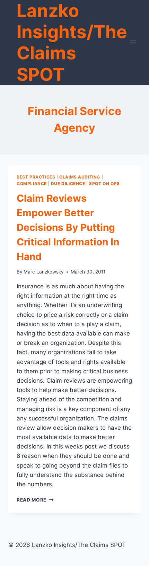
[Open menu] (133, 42)
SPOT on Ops (104, 183)
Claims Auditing (79, 177)
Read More (35, 500)
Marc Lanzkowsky (44, 272)
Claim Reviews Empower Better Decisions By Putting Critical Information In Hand (68, 227)
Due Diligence (68, 183)
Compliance (32, 183)
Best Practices (36, 177)
